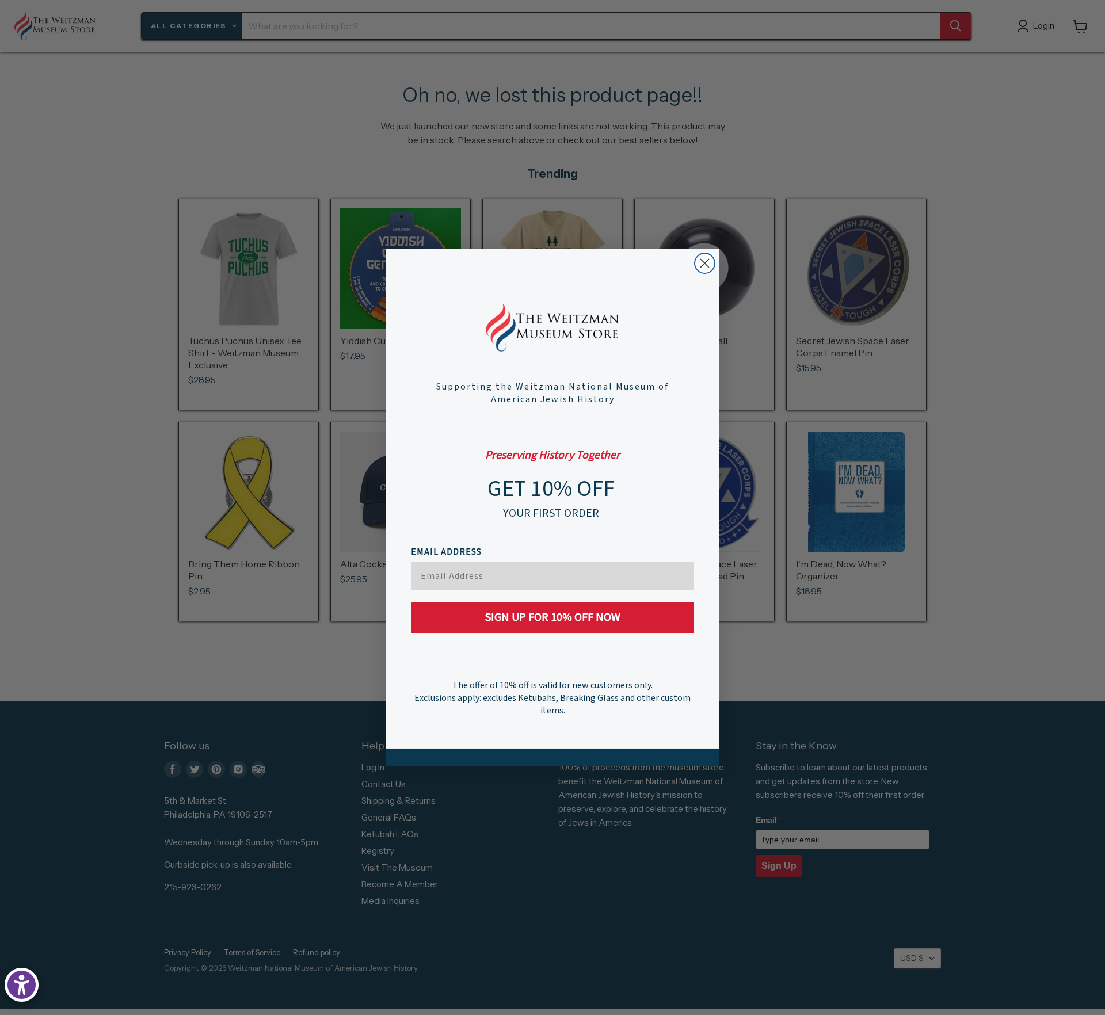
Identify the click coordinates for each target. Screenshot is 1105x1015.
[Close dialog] (705, 263)
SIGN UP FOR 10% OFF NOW (552, 617)
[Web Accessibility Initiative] (21, 984)
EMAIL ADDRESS (446, 551)
